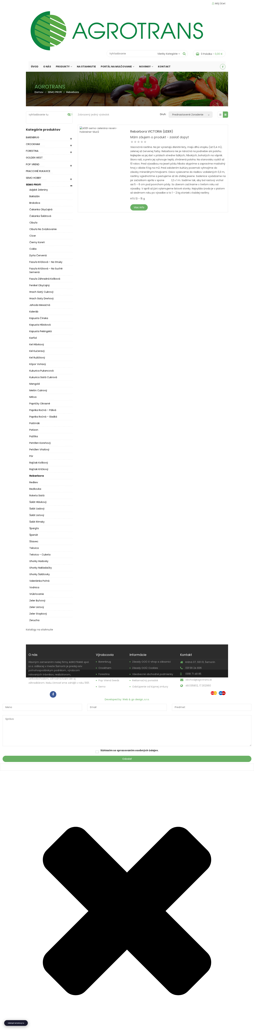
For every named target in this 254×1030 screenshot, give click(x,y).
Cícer (32, 235)
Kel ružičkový (37, 357)
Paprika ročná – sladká (43, 416)
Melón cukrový (38, 390)
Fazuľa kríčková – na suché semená (46, 270)
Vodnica (34, 587)
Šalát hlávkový (38, 502)
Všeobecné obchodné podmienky (152, 674)
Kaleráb (33, 311)
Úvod (34, 66)
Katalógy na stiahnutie (39, 629)
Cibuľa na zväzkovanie (43, 229)
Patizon (33, 430)
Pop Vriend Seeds (108, 680)
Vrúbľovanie (36, 594)
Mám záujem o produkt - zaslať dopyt (159, 137)
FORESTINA (32, 151)
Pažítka (33, 436)
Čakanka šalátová (40, 216)
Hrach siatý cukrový (41, 292)
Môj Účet (220, 3)
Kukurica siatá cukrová (43, 377)
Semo (102, 686)
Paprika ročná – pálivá (42, 410)
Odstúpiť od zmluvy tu (16, 1023)
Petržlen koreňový (40, 443)
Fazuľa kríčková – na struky (45, 262)
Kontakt (164, 66)
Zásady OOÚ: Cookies (145, 668)
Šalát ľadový (37, 508)
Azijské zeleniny (38, 189)
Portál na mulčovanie (116, 66)
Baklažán (34, 196)
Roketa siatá (36, 495)
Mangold (34, 384)
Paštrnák (34, 423)
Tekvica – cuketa (39, 554)
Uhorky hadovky (38, 561)
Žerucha (34, 620)
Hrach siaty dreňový (41, 298)
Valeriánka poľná (39, 581)
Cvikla (32, 249)
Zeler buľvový (37, 600)
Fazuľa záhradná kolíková (44, 278)
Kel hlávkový (36, 344)
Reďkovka (35, 489)
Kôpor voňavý (37, 364)
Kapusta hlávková (40, 324)
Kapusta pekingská (40, 331)
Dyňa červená (38, 255)
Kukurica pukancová (41, 370)
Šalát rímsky (37, 521)
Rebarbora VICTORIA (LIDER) (151, 131)
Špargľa (34, 528)
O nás (47, 66)
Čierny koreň (37, 242)
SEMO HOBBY (33, 178)
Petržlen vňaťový (39, 449)
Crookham (104, 668)
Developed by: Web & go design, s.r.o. (127, 699)
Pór (31, 456)
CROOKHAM (33, 144)
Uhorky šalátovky (39, 574)
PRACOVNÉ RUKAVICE (38, 171)
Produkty (63, 66)
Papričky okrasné (39, 403)
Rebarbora (36, 475)
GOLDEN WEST (34, 157)
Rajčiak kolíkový (38, 462)
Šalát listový (36, 515)
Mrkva (32, 397)
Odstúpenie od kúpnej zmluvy (150, 686)
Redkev (33, 482)
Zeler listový (36, 607)
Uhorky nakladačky (40, 567)
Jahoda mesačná (39, 305)
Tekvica (34, 548)
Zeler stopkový (38, 613)
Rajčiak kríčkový (38, 469)
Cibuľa (33, 222)
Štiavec (33, 541)
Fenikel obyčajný (39, 285)
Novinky (145, 66)
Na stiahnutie (86, 66)
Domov (39, 92)
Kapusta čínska (38, 318)
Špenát (33, 535)
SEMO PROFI (55, 92)
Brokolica (34, 203)
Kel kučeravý (37, 351)
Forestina (104, 674)
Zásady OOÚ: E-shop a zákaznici (151, 661)
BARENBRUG (32, 137)
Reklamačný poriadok (145, 680)
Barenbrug (104, 661)
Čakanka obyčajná (40, 209)
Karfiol (33, 338)
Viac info (139, 207)
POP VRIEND (32, 164)
